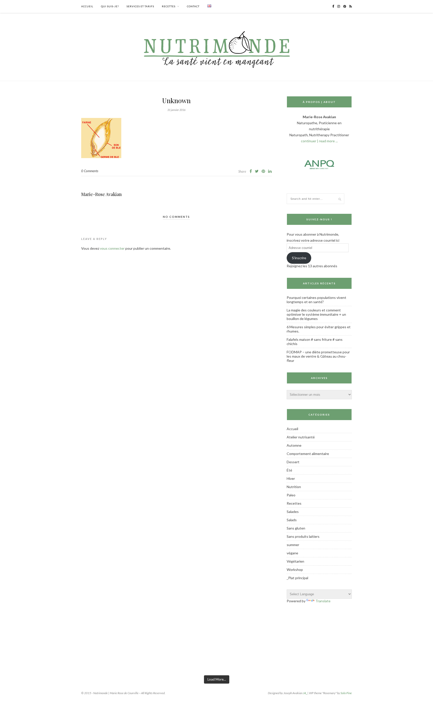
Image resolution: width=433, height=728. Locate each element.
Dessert (293, 462)
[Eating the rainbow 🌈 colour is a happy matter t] (168, 658)
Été (289, 470)
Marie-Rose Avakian (101, 194)
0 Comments (89, 171)
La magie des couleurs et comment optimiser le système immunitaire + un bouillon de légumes (316, 314)
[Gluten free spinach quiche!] (25, 658)
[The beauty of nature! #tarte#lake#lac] (360, 658)
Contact (193, 6)
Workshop (295, 569)
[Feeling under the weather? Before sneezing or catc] (216, 658)
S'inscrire (299, 258)
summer (293, 545)
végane (292, 553)
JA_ (305, 693)
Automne (294, 445)
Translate (323, 601)
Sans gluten (296, 528)
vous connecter (112, 248)
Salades (293, 511)
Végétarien (295, 561)
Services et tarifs (140, 6)
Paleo (291, 495)
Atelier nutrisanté (301, 437)
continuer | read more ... (319, 141)
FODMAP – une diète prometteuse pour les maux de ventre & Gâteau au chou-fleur (318, 356)
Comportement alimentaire (308, 453)
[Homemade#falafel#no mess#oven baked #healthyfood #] (407, 658)
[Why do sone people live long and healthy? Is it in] (121, 658)
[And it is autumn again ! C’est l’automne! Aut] (73, 658)
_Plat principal (297, 578)
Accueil (87, 6)
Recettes (168, 6)
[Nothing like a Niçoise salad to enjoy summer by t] (264, 658)
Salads (292, 520)
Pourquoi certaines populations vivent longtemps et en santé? (316, 299)
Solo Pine (346, 693)
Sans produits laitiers (303, 536)
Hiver (291, 478)
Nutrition (294, 487)
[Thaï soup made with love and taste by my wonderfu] (312, 658)
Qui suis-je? (110, 6)
